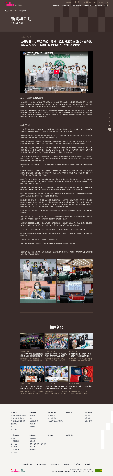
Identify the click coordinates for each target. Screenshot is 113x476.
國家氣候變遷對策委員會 (19, 415)
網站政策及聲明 (27, 464)
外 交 (14, 427)
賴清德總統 (51, 415)
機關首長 (32, 441)
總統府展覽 (88, 421)
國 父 (14, 444)
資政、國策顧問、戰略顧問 (38, 444)
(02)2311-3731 (88, 472)
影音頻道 (32, 424)
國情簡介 (14, 438)
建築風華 (87, 418)
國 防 (14, 430)
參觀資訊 (87, 415)
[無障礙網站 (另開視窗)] (98, 470)
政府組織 (14, 452)
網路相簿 (32, 427)
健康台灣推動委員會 (17, 418)
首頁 (6, 11)
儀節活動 (32, 447)
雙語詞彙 (77, 464)
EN (102, 2)
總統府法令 (33, 450)
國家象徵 (14, 447)
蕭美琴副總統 (52, 418)
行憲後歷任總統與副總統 (55, 421)
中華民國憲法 (15, 441)
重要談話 (14, 424)
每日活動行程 (34, 421)
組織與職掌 (33, 438)
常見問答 (87, 464)
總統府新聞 (33, 415)
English (87, 379)
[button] (107, 2)
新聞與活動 (13, 11)
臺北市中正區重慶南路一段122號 (66, 472)
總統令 (32, 418)
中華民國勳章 (15, 450)
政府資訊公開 (41, 464)
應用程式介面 (55, 464)
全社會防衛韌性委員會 (18, 421)
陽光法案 (66, 464)
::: (1, 1)
